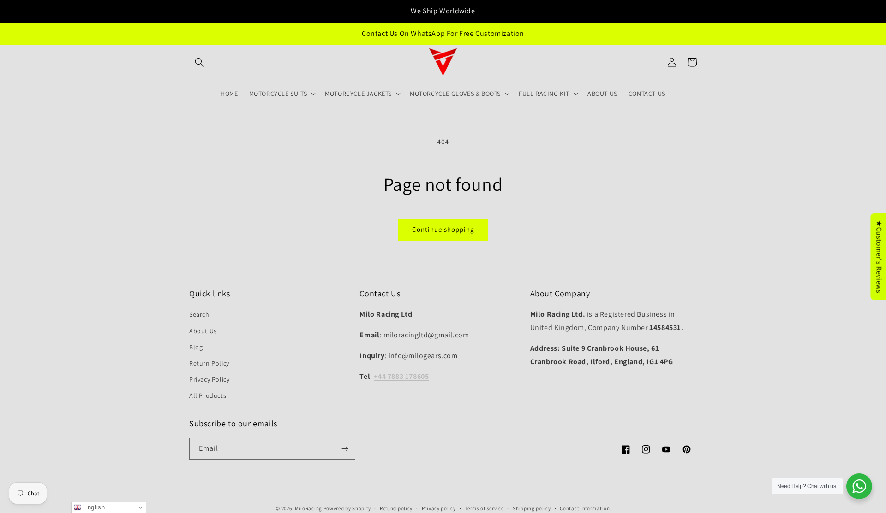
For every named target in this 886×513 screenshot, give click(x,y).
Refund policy (396, 508)
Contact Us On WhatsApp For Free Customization (443, 33)
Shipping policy (532, 508)
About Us (203, 331)
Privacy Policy (209, 379)
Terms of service (484, 508)
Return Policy (209, 363)
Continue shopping (443, 229)
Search (199, 314)
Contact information (585, 508)
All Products (207, 395)
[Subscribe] (345, 449)
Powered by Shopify (347, 508)
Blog (196, 347)
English (93, 507)
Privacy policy (439, 508)
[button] (199, 62)
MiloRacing (308, 508)
